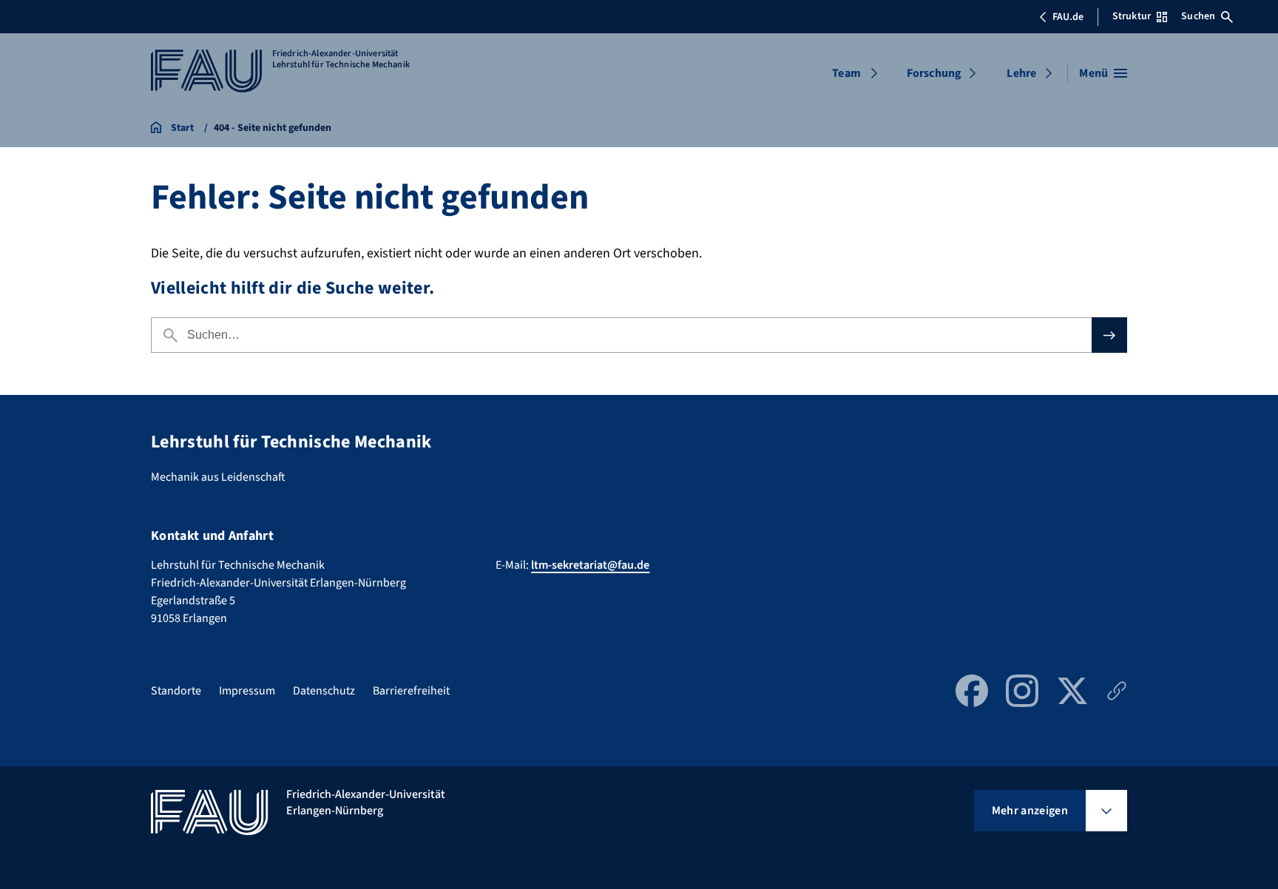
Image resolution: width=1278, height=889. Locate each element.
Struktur (1131, 16)
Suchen (1198, 16)
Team (846, 73)
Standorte (176, 691)
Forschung (934, 73)
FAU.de (1067, 17)
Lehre (1021, 73)
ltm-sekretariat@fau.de (590, 565)
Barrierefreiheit (411, 691)
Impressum (247, 691)
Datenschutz (324, 691)
